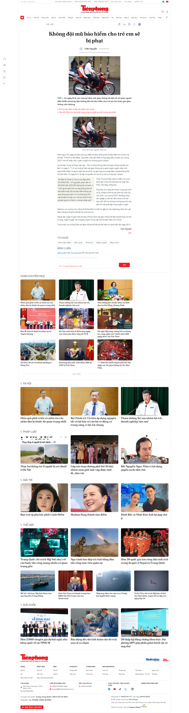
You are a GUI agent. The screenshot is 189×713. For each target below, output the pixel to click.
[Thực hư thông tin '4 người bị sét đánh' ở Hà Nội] (44, 449)
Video (160, 18)
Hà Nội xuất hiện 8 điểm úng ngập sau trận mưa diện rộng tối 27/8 (74, 332)
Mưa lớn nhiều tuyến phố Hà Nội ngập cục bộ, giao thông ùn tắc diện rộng (114, 365)
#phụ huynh (101, 242)
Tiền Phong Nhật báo (82, 2)
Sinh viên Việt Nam (101, 2)
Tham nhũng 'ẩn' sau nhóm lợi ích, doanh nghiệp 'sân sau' (74, 303)
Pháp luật (87, 18)
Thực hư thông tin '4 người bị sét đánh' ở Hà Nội (43, 468)
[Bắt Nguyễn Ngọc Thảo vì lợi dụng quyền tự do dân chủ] (145, 449)
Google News (139, 24)
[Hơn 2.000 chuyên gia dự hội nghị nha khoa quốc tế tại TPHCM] (44, 622)
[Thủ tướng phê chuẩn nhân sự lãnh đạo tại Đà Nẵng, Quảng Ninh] (114, 289)
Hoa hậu (152, 18)
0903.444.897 (86, 686)
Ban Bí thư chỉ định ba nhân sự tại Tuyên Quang (36, 332)
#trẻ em (89, 242)
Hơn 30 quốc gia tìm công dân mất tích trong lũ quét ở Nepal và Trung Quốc (144, 561)
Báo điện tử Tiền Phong (94, 9)
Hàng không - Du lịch (142, 674)
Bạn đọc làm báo (33, 707)
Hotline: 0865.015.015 (63, 2)
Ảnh (55, 667)
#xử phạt (78, 242)
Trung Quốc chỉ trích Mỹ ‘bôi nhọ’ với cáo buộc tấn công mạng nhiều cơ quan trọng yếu (44, 563)
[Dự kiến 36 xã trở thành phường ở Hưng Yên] (37, 349)
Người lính (105, 18)
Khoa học (143, 18)
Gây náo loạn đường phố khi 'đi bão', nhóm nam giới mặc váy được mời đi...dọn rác (92, 470)
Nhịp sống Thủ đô (26, 678)
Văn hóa (119, 18)
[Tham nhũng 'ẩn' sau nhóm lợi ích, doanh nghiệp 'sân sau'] (76, 289)
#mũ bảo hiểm (64, 242)
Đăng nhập (61, 253)
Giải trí (126, 18)
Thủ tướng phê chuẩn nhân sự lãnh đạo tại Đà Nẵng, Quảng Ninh (113, 303)
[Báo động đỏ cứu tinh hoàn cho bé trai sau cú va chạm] (94, 622)
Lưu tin (4, 71)
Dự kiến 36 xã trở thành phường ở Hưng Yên (35, 363)
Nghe (4, 59)
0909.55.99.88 (57, 686)
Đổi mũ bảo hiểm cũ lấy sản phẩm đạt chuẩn (76, 109)
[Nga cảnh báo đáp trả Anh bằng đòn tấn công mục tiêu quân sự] (94, 542)
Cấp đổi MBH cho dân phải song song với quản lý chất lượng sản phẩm (87, 112)
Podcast (73, 667)
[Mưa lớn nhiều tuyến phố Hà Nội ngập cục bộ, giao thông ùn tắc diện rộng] (114, 349)
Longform (90, 667)
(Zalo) (66, 686)
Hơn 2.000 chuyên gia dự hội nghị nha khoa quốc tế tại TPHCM (43, 641)
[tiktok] (121, 689)
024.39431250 (28, 691)
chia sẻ (119, 24)
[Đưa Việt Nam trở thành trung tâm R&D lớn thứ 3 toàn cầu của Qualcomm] (75, 581)
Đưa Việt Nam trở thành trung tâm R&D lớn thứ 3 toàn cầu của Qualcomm (74, 596)
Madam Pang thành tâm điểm (89, 514)
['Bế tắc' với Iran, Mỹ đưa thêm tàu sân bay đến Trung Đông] (37, 581)
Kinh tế (36, 18)
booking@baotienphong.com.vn (63, 689)
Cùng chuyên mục (32, 276)
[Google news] (133, 689)
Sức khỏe (62, 18)
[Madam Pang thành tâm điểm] (94, 497)
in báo (129, 24)
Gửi (124, 265)
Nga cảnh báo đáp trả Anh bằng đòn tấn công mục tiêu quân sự (92, 561)
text (124, 24)
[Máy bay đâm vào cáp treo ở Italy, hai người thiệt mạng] (113, 581)
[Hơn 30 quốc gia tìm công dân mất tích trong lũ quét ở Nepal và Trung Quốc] (145, 542)
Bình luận (4, 77)
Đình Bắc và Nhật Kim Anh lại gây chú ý (144, 516)
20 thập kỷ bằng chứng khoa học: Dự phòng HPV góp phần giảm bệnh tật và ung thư (144, 643)
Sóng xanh (45, 18)
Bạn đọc (122, 674)
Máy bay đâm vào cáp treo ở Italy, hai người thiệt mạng (111, 594)
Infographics (108, 667)
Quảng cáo (138, 2)
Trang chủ (22, 17)
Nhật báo (41, 667)
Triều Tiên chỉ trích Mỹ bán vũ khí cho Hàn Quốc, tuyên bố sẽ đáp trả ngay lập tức (150, 596)
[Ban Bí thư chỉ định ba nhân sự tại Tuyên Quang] (37, 318)
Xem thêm (167, 17)
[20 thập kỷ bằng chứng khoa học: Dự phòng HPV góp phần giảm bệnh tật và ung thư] (145, 622)
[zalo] (127, 689)
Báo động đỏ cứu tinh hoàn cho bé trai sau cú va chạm (94, 641)
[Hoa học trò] (166, 660)
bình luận (134, 24)
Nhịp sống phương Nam (45, 678)
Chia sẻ (4, 65)
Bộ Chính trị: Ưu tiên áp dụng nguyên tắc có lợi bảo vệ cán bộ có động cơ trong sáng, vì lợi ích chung (93, 421)
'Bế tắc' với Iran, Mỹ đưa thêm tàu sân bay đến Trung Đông (35, 594)
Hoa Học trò (116, 2)
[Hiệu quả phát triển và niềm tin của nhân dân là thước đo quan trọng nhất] (37, 289)
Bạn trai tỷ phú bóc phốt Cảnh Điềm (42, 514)
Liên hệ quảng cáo (58, 683)
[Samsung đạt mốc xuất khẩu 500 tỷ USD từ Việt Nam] (76, 349)
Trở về (4, 83)
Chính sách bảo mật (149, 683)
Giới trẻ (78, 18)
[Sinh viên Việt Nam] (152, 660)
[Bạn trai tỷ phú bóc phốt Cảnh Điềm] (44, 497)
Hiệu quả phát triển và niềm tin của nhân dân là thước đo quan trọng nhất (37, 303)
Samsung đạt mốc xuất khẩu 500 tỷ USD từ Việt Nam (75, 363)
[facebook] (163, 1)
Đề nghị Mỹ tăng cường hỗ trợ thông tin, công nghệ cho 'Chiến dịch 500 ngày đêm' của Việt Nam (114, 334)
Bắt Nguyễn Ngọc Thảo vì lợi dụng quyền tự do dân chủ (141, 468)
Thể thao (96, 18)
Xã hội (29, 18)
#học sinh (114, 242)
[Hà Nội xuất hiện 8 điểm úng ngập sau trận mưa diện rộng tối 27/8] (76, 318)
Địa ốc (53, 18)
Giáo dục (134, 18)
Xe (112, 18)
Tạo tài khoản (76, 253)
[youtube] (167, 1)
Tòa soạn (128, 2)
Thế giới (70, 18)
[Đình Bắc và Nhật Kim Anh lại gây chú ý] (145, 497)
